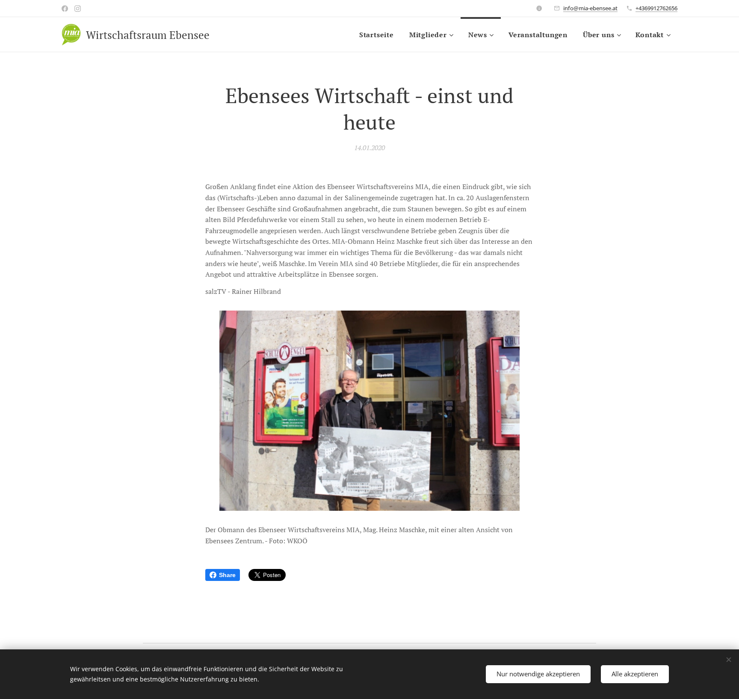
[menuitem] (377, 34)
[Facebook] (64, 8)
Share (227, 575)
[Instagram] (77, 8)
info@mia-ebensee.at (590, 8)
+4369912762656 (656, 8)
